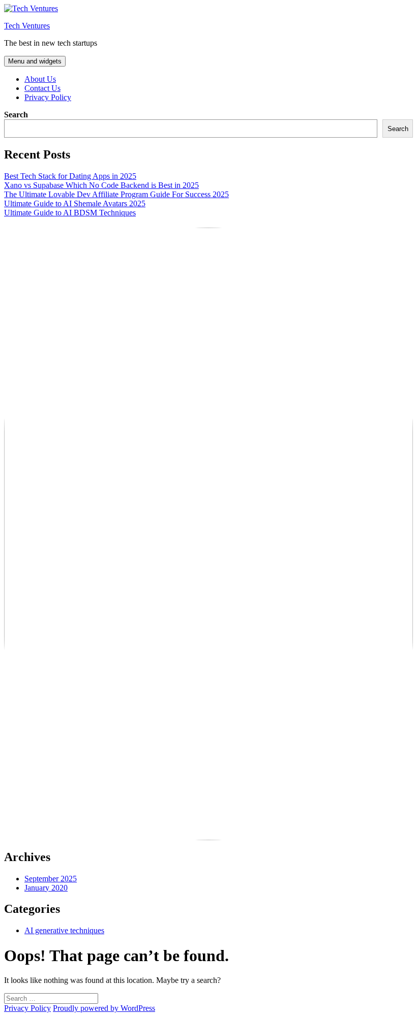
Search (16, 114)
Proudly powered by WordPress (104, 1008)
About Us (40, 79)
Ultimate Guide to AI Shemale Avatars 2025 (74, 203)
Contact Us (42, 88)
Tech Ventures (27, 25)
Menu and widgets (35, 61)
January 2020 (46, 887)
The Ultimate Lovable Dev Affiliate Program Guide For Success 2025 (116, 194)
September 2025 (50, 878)
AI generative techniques (64, 930)
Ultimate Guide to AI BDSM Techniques (70, 212)
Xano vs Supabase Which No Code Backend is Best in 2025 (101, 185)
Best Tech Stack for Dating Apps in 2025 (70, 176)
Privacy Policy (47, 97)
